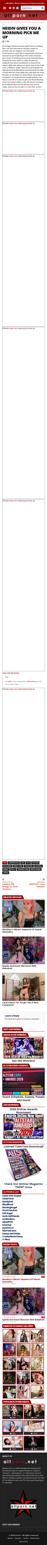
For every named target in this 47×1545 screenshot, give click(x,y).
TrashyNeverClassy (12, 1236)
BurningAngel (9, 1207)
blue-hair (7, 866)
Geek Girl (29, 866)
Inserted (6, 1224)
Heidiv (32, 46)
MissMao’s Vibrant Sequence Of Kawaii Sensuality (22, 930)
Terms (26, 1538)
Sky (8, 41)
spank (5, 872)
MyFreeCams (29, 84)
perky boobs (35, 869)
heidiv (6, 869)
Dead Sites (34, 1538)
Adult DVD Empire (11, 1195)
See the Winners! (23, 1061)
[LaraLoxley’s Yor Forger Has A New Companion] (23, 987)
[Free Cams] (23, 106)
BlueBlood (7, 1204)
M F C (13, 869)
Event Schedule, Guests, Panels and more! (24, 1098)
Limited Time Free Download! (23, 1146)
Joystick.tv (8, 1227)
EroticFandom (9, 1210)
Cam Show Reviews (13, 22)
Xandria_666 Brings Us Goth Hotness (10, 885)
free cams (18, 866)
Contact (18, 1538)
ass (22, 863)
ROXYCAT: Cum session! (37, 884)
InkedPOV (7, 1221)
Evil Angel (7, 1213)
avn (28, 863)
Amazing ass (14, 863)
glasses (38, 866)
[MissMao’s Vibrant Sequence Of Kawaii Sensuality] (23, 914)
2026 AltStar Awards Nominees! (23, 1110)
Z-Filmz (6, 1239)
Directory (23, 1541)
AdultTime (8, 1198)
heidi (9, 681)
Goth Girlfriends (10, 1216)
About (10, 1538)
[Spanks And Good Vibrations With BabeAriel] (23, 950)
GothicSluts (8, 1219)
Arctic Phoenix (10, 1284)
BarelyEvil (7, 1201)
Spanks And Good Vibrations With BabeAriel (19, 967)
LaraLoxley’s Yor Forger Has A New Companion (20, 1003)
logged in (19, 1019)
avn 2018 (35, 863)
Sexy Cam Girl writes (10, 673)
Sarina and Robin (11, 1233)
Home (4, 22)
